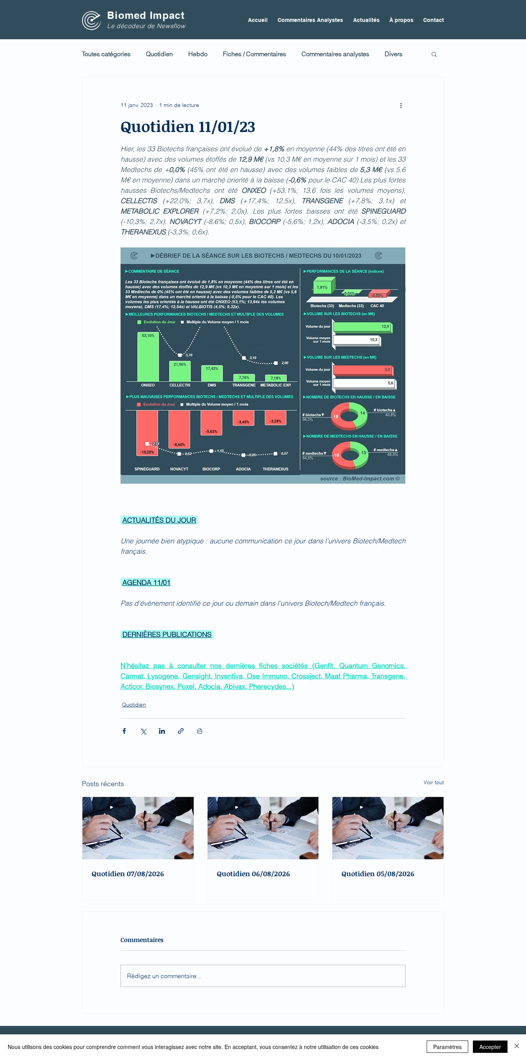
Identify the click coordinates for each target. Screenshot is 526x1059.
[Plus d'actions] (400, 105)
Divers (393, 54)
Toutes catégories (106, 54)
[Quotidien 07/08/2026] (138, 828)
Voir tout (434, 782)
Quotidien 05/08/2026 (378, 873)
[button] (434, 54)
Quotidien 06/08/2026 (253, 873)
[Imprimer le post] (199, 731)
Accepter (490, 1047)
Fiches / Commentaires (254, 54)
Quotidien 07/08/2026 (128, 873)
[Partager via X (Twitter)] (143, 731)
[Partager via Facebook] (124, 731)
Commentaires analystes (335, 54)
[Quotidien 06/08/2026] (263, 828)
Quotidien (159, 54)
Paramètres (447, 1047)
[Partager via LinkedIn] (162, 731)
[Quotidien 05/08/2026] (388, 828)
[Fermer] (516, 1047)
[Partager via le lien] (180, 731)
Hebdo (198, 54)
